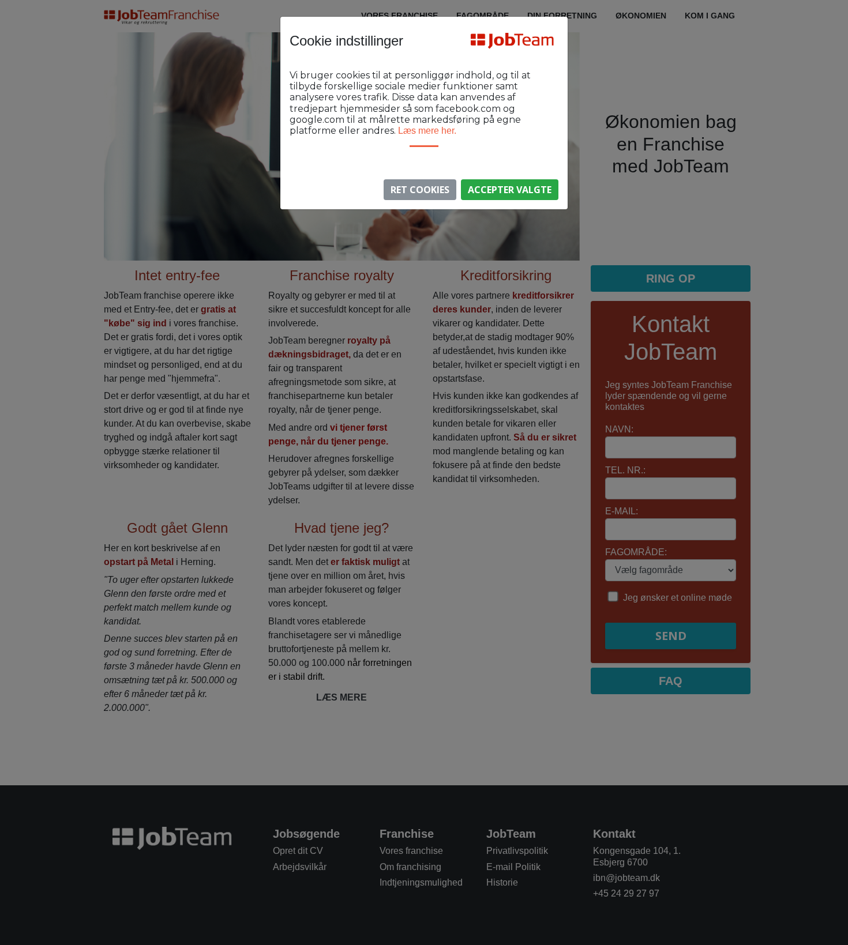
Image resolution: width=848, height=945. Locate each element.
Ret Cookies (420, 189)
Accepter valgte (509, 189)
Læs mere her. (427, 130)
